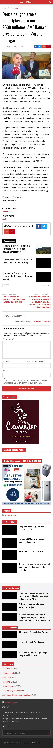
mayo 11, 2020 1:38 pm (10, 47)
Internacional (8, 673)
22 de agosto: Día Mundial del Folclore (33, 632)
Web (4, 371)
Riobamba (7, 682)
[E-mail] (44, 46)
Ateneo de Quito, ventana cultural (17, 695)
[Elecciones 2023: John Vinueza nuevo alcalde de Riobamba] (9, 543)
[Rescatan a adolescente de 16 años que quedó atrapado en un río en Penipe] (43, 263)
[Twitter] (40, 46)
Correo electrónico (36, 361)
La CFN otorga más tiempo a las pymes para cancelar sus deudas (13, 299)
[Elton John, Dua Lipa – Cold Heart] (9, 555)
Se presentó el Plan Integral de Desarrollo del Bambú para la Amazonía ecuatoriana (17, 276)
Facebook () (37, 322)
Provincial (6, 212)
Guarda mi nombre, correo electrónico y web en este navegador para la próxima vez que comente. (25, 382)
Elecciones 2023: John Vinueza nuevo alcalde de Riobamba (32, 540)
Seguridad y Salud (10, 691)
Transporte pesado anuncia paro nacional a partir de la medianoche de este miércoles (34, 567)
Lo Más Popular (9, 521)
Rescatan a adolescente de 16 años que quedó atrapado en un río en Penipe (17, 261)
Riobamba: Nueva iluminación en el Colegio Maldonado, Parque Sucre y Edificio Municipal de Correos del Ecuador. (34, 617)
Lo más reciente (10, 627)
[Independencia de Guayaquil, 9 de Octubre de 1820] (9, 530)
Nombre (6, 361)
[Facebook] (36, 46)
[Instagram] (3, 707)
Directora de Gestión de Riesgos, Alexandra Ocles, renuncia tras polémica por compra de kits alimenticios (39, 302)
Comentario (8, 339)
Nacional (6, 668)
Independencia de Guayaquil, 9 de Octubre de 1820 (31, 528)
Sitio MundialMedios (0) (23, 322)
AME (4, 219)
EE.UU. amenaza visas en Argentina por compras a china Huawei (33, 654)
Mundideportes (9, 686)
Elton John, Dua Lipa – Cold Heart (31, 551)
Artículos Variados (11, 588)
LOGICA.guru (35, 743)
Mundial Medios (27, 2)
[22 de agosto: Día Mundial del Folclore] (9, 634)
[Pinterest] (48, 46)
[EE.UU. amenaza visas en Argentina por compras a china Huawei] (9, 654)
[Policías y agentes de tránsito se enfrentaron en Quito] (9, 607)
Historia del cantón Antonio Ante (31, 642)
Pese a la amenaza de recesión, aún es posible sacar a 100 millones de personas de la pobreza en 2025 (34, 595)
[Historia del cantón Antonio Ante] (9, 644)
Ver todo (47, 521)
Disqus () (47, 322)
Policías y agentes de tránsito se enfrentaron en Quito (31, 606)
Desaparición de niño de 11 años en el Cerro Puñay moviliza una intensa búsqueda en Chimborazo (16, 248)
